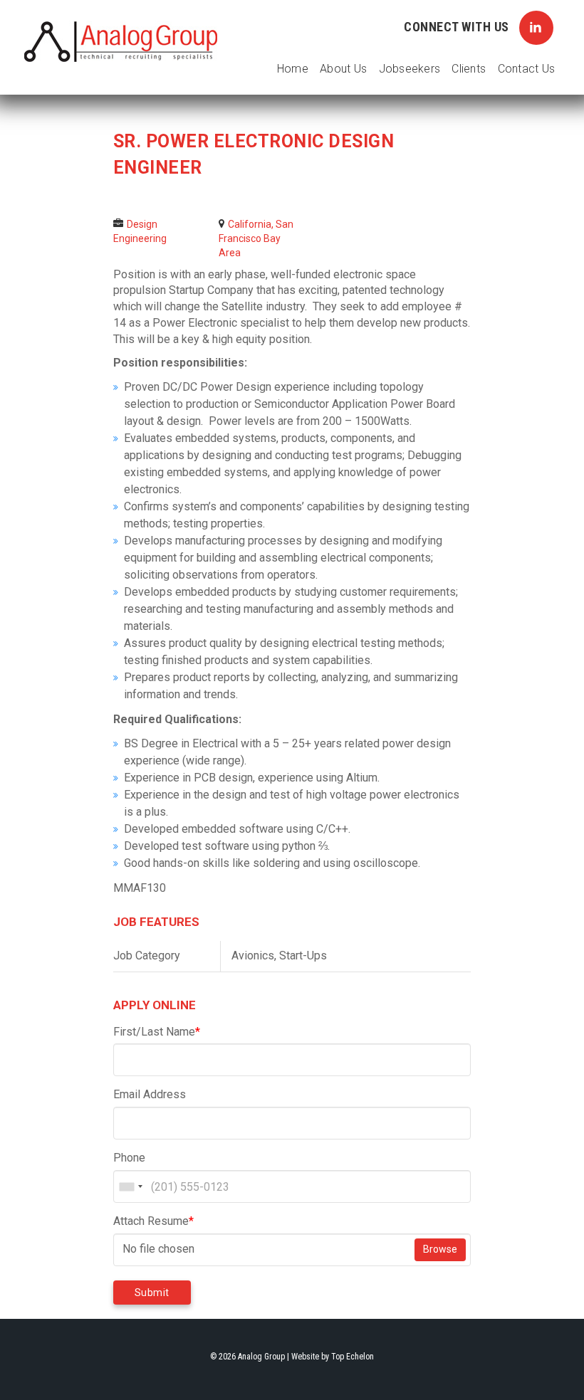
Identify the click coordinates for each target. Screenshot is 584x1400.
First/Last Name (156, 1031)
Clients (469, 68)
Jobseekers (410, 68)
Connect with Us (458, 26)
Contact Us (527, 68)
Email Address (149, 1094)
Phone (129, 1157)
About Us (343, 68)
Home (292, 68)
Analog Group (121, 42)
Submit (152, 1292)
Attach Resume (153, 1221)
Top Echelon (352, 1357)
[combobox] (130, 1186)
